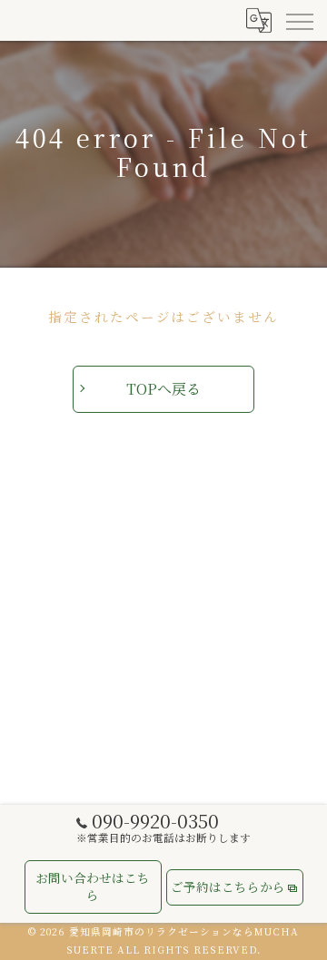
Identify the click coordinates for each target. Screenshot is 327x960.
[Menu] (299, 20)
